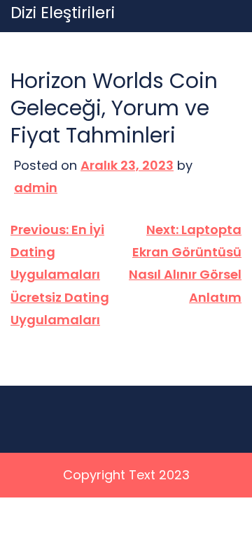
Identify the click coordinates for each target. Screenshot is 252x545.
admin (35, 187)
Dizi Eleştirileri (62, 13)
